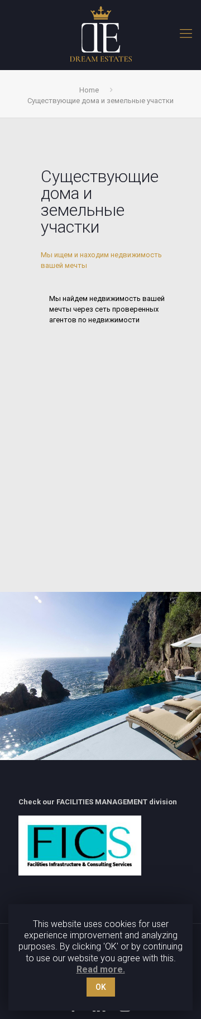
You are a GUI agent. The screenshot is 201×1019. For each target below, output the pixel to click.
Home (89, 90)
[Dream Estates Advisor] (100, 34)
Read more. (100, 969)
